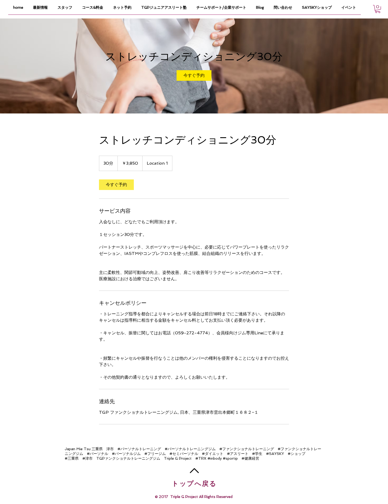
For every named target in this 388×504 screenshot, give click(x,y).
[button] (377, 9)
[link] (194, 75)
